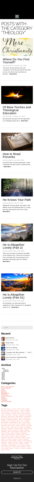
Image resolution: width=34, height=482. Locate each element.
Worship (6, 448)
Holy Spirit (3, 425)
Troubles (23, 445)
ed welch (23, 448)
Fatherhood (13, 421)
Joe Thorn (7, 427)
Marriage (4, 392)
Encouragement (6, 388)
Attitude (27, 408)
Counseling (28, 415)
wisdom (8, 449)
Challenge (27, 410)
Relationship (23, 436)
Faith (2, 389)
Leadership (4, 430)
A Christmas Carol (5, 408)
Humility (13, 425)
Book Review (10, 410)
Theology (4, 400)
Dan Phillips (4, 416)
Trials (18, 445)
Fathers (18, 421)
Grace (14, 424)
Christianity (8, 413)
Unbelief (28, 445)
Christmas (14, 413)
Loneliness (15, 430)
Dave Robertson (19, 416)
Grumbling (23, 424)
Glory (20, 422)
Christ (18, 413)
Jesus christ (29, 425)
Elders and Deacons (7, 386)
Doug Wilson (27, 418)
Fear (22, 421)
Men (9, 431)
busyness (11, 448)
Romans (23, 437)
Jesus (2, 427)
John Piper (3, 428)
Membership (5, 393)
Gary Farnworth (5, 422)
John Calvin (14, 427)
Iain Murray (22, 425)
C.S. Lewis (21, 410)
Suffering (4, 399)
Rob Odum (17, 437)
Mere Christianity (15, 431)
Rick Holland (11, 437)
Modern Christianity (15, 433)
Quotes (17, 436)
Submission (4, 442)
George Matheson (14, 422)
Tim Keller (26, 443)
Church (3, 415)
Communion (22, 415)
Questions (12, 436)
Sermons (20, 439)
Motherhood (24, 433)
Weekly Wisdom (6, 401)
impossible (28, 448)
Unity (2, 446)
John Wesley (10, 428)
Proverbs (28, 434)
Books (16, 410)
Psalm (2, 436)
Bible (2, 410)
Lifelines (10, 430)
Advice (14, 408)
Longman (21, 430)
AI (11, 408)
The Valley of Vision (13, 443)
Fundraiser (27, 421)
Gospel (6, 424)
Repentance (4, 437)
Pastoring (18, 434)
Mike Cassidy (23, 431)
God (2, 424)
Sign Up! (17, 472)
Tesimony (21, 442)
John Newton (27, 427)
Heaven (29, 424)
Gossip (3, 390)
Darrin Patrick (11, 416)
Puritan (7, 436)
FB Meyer (3, 421)
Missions (8, 433)
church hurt (17, 448)
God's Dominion (26, 422)
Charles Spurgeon (15, 412)
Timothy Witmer (12, 445)
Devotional (15, 418)
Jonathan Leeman (19, 428)
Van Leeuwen (8, 446)
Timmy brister (4, 445)
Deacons (3, 418)
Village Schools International (19, 446)
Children (22, 412)
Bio (5, 410)
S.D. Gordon (8, 439)
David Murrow (27, 416)
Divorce (21, 418)
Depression (9, 418)
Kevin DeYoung (28, 428)
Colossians (15, 415)
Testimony (27, 442)
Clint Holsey (9, 415)
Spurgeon (19, 440)
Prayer (3, 397)
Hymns (17, 425)
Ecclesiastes (4, 419)
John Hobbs (20, 427)
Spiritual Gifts (4, 440)
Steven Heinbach (27, 440)
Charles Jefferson (5, 412)
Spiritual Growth (12, 440)
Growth (18, 424)
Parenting (4, 395)
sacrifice (3, 449)
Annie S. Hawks (21, 408)
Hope (8, 425)
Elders (20, 419)
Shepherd (25, 439)
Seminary (14, 439)
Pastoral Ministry (6, 396)
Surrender (15, 442)
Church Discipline (25, 413)
